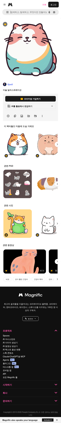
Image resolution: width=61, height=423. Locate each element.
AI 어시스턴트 (9, 339)
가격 (44, 4)
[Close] (57, 420)
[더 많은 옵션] (42, 116)
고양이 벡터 (38, 279)
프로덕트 (7, 330)
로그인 (53, 4)
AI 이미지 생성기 (10, 342)
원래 (16, 24)
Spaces (6, 335)
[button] (30, 318)
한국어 (30, 318)
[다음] (57, 144)
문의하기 (7, 401)
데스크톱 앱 (10, 366)
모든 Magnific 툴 (10, 377)
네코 (7, 279)
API (4, 373)
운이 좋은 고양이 (21, 279)
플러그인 (9, 363)
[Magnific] (30, 295)
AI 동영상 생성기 (10, 346)
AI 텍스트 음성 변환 (11, 349)
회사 (5, 392)
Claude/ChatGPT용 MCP (14, 356)
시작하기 (7, 384)
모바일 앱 (7, 370)
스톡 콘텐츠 (8, 352)
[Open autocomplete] (6, 12)
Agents (8, 359)
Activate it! (48, 420)
